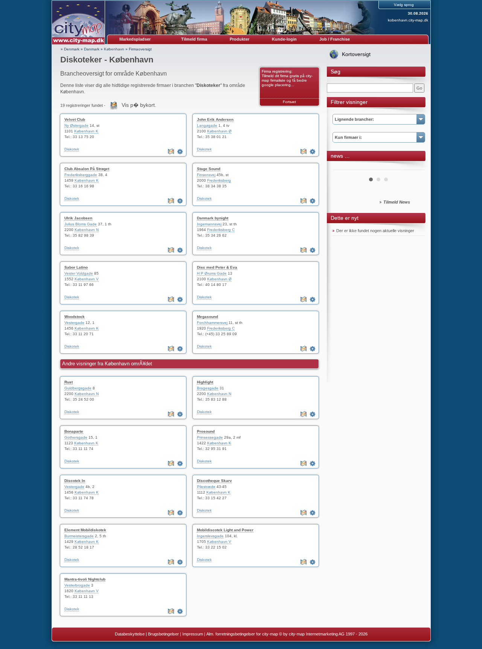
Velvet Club (74, 119)
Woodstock (74, 317)
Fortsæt (289, 102)
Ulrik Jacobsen (78, 218)
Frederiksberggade (80, 175)
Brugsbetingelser (163, 634)
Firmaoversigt (140, 49)
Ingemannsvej (209, 224)
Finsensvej (206, 175)
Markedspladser (135, 39)
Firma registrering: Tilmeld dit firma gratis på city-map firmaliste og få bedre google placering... (287, 78)
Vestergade (74, 323)
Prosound (206, 431)
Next (415, 167)
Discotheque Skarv (214, 481)
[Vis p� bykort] (171, 152)
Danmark (91, 49)
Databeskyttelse (130, 634)
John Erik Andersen (215, 119)
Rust (68, 382)
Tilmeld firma (194, 39)
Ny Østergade (76, 125)
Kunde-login (284, 39)
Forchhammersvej (212, 323)
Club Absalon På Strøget (86, 169)
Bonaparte (73, 431)
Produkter (239, 39)
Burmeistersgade (79, 536)
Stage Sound (208, 169)
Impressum (192, 634)
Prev (342, 167)
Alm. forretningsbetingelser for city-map (242, 634)
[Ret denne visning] (181, 152)
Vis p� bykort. (139, 105)
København (114, 49)
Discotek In (74, 481)
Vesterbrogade (77, 585)
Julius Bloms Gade (80, 224)
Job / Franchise (334, 39)
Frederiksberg (219, 180)
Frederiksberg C (221, 230)
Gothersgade (75, 437)
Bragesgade (207, 388)
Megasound (207, 317)
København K (86, 131)
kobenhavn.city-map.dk (408, 20)
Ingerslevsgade (210, 536)
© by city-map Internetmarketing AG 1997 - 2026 (323, 634)
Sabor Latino (76, 267)
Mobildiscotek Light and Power (225, 530)
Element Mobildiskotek (85, 530)
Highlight (205, 382)
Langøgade (207, 125)
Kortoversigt (356, 54)
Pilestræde (206, 487)
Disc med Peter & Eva (217, 267)
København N (87, 230)
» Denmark (70, 49)
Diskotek (71, 149)
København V (87, 279)
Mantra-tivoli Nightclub (84, 579)
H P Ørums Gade (212, 273)
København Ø (219, 131)
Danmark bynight (212, 218)
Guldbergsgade (78, 388)
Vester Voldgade (78, 273)
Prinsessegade (210, 437)
